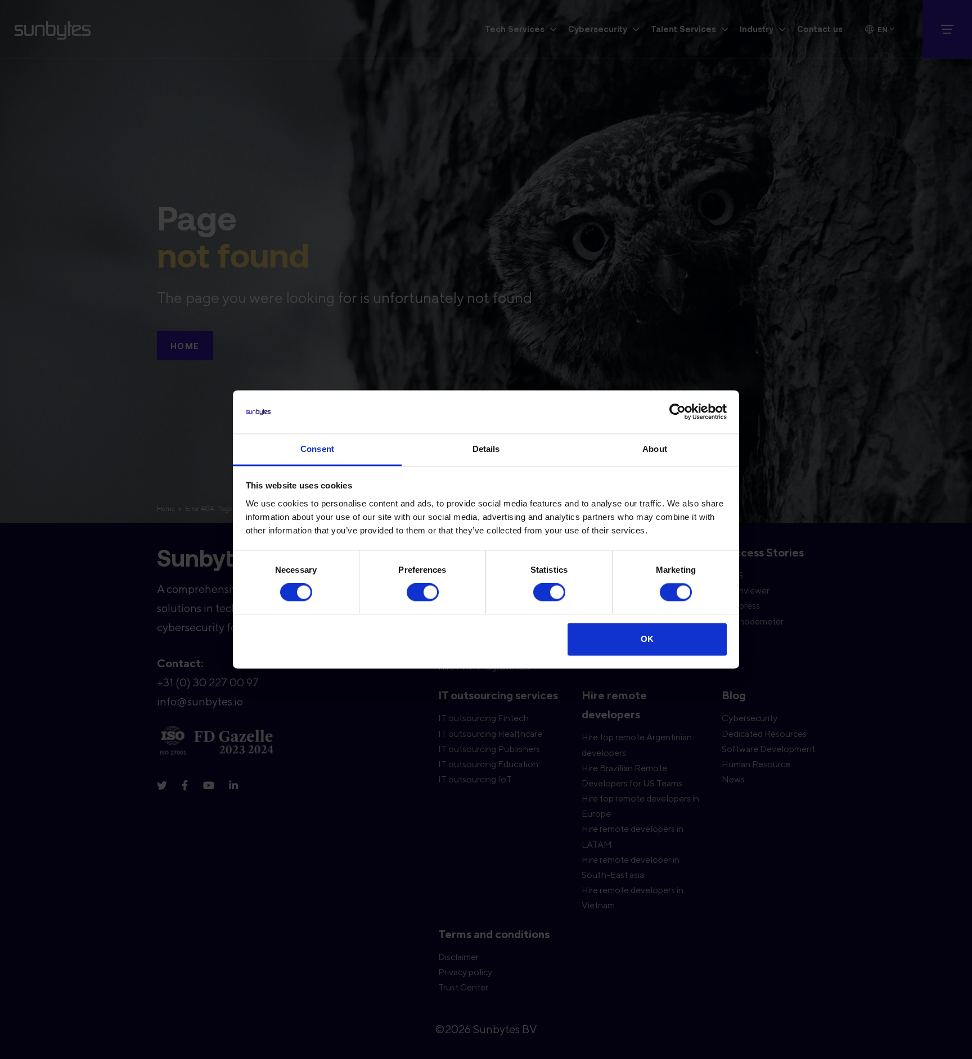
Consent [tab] (317, 449)
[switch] (423, 592)
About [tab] (654, 449)
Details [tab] (486, 449)
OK (647, 639)
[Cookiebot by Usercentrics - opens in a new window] (677, 412)
